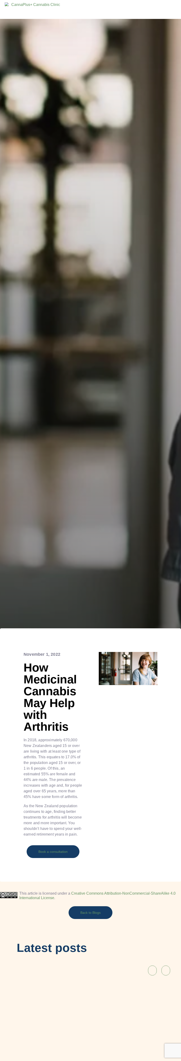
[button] (145, 8)
